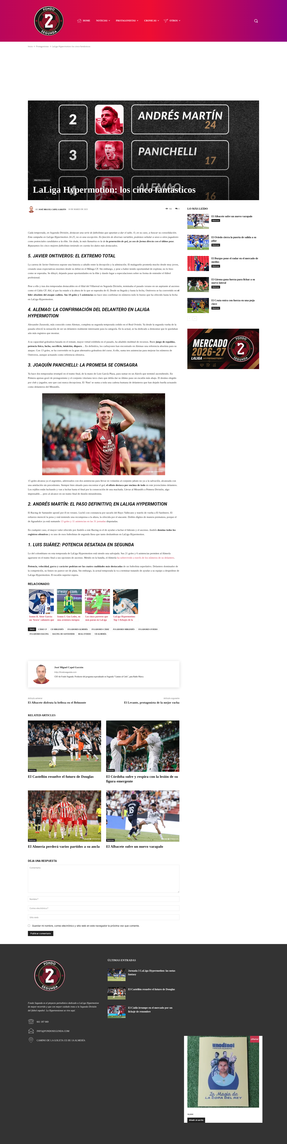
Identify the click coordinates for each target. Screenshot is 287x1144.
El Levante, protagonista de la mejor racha (151, 702)
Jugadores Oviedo (148, 629)
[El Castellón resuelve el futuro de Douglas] (64, 746)
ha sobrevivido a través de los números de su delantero (145, 557)
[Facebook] (89, 221)
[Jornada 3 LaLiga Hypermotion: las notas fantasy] (117, 974)
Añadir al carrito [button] (196, 1120)
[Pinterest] (109, 221)
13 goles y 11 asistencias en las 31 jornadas (83, 521)
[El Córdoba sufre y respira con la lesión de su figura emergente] (142, 746)
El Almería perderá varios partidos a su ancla (64, 846)
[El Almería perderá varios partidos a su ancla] (64, 816)
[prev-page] (189, 318)
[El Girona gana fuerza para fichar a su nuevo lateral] (198, 284)
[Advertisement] (143, 74)
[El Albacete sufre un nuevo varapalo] (142, 816)
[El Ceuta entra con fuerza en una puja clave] (198, 305)
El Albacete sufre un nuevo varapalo (134, 846)
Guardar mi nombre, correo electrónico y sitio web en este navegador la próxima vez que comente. (86, 925)
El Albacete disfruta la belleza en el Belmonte (57, 702)
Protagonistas (42, 46)
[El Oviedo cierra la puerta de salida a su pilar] (198, 242)
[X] (99, 221)
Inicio (30, 46)
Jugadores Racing (39, 634)
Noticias (32, 770)
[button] (256, 21)
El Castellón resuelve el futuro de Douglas (61, 776)
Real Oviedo (84, 634)
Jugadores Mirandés (124, 629)
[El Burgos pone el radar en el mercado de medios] (198, 263)
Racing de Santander (63, 634)
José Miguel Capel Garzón (52, 209)
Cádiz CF (42, 629)
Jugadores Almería (77, 629)
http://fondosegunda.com (65, 672)
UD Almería (100, 634)
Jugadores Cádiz (100, 629)
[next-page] (195, 318)
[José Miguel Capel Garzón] (32, 209)
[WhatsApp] (119, 221)
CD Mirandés (57, 629)
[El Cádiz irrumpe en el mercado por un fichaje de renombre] (117, 1011)
